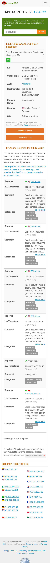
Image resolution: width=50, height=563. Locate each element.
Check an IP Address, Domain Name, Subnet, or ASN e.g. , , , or (24, 23)
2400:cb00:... (36, 496)
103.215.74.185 (37, 471)
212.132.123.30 (12, 499)
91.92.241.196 (36, 486)
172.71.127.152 (37, 501)
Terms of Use (31, 544)
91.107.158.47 (11, 507)
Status (23, 553)
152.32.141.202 (12, 486)
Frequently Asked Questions (29, 550)
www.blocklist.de (32, 393)
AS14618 (26, 83)
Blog (6, 550)
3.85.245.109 (11, 479)
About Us (13, 550)
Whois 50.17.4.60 (25, 137)
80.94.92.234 (36, 476)
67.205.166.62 (36, 507)
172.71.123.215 (37, 481)
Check (41, 32)
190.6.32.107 (11, 469)
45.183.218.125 (12, 496)
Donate (31, 553)
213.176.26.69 (36, 517)
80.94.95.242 (11, 476)
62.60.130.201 (11, 489)
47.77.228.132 (36, 491)
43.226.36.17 (11, 517)
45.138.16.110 (36, 512)
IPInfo (26, 125)
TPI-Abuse (35, 181)
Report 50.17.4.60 (25, 131)
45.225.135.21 (11, 510)
